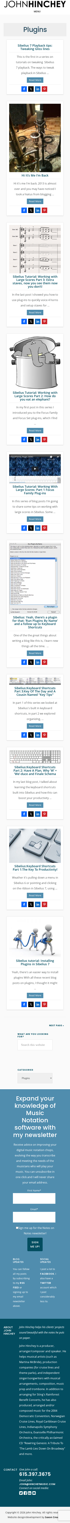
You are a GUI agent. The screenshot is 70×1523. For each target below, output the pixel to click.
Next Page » (56, 1025)
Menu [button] (37, 11)
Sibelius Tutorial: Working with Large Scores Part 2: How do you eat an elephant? (35, 396)
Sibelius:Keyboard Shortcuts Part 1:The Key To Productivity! (35, 867)
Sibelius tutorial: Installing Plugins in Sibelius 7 (35, 962)
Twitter (45, 1283)
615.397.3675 (35, 1474)
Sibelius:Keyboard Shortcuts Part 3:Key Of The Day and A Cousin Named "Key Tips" (35, 691)
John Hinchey (35, 4)
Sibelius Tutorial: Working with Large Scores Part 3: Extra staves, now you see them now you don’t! (35, 281)
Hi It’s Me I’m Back (35, 175)
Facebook (47, 1274)
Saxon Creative (54, 1517)
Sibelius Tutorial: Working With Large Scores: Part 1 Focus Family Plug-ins (35, 489)
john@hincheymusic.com (37, 1484)
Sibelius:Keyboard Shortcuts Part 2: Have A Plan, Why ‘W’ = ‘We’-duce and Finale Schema (35, 770)
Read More (35, 80)
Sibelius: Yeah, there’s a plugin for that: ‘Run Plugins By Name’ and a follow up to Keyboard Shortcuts (35, 622)
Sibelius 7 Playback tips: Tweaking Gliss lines (35, 47)
